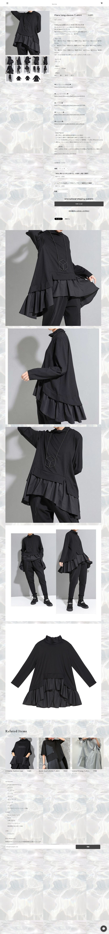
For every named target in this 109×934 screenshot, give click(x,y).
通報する (67, 219)
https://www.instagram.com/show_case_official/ (69, 124)
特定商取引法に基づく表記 (15, 826)
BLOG (9, 818)
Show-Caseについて (14, 815)
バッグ (10, 805)
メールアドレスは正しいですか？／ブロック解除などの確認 (73, 183)
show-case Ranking (14, 784)
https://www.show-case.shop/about (65, 153)
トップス (10, 793)
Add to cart (79, 204)
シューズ (10, 802)
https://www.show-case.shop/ (63, 87)
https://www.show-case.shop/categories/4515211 (69, 96)
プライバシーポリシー (14, 823)
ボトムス (10, 796)
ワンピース (11, 790)
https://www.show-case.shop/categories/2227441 (69, 114)
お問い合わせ (11, 820)
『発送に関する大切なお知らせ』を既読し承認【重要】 (71, 173)
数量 (55, 191)
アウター (10, 787)
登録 (88, 847)
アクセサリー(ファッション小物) (18, 808)
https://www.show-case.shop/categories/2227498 (69, 105)
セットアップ (12, 799)
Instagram (11, 834)
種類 (55, 168)
